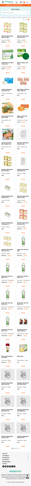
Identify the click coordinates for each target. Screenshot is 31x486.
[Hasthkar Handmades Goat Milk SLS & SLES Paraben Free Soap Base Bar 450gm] (23, 401)
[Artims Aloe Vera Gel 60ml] (23, 241)
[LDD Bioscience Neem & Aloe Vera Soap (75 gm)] (7, 54)
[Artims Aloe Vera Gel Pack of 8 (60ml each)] (23, 294)
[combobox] (15, 12)
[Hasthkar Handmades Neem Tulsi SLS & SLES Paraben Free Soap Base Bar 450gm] (7, 374)
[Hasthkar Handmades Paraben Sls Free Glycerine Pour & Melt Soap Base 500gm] (7, 188)
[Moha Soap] (23, 348)
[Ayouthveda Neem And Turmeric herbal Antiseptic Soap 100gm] (7, 134)
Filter (26, 19)
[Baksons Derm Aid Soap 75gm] (23, 107)
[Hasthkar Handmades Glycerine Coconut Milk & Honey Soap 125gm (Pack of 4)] (7, 241)
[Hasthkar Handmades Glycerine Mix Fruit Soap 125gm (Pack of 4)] (7, 27)
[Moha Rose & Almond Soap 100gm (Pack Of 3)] (23, 81)
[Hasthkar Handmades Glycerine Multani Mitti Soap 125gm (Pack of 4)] (7, 161)
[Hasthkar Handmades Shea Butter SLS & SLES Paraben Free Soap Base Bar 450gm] (7, 401)
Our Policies (5, 455)
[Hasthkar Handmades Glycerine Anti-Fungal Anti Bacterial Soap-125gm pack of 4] (23, 134)
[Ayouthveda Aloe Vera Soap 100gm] (7, 107)
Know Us (4, 453)
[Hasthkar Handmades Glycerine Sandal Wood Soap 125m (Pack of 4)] (23, 188)
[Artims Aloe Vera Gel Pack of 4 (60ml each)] (7, 294)
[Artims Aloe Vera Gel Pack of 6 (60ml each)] (7, 321)
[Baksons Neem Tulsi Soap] (23, 54)
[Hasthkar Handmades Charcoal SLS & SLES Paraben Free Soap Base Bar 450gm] (7, 428)
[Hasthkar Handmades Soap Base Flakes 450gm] (23, 161)
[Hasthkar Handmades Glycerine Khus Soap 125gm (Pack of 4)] (23, 27)
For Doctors (5, 459)
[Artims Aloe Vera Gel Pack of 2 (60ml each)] (23, 268)
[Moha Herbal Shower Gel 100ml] (7, 348)
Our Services (5, 457)
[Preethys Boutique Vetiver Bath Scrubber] (23, 321)
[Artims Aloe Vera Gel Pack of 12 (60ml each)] (7, 268)
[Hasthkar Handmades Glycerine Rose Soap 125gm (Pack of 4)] (23, 214)
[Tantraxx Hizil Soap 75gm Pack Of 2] (7, 81)
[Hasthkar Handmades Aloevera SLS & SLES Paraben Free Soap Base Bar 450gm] (23, 428)
